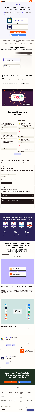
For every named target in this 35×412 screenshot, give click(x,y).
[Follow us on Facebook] (4, 406)
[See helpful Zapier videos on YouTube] (9, 406)
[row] (5, 59)
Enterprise (29, 405)
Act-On (16, 4)
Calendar (21, 397)
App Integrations (26, 407)
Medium (15, 400)
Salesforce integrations (4, 395)
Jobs (26, 405)
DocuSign (10, 397)
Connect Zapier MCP (6, 183)
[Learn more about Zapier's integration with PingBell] (2, 358)
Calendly (15, 395)
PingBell (19, 4)
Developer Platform (20, 405)
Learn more (9, 345)
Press (24, 405)
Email (20, 398)
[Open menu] (33, 1)
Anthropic (19, 329)
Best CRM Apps (29, 397)
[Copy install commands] (32, 195)
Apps (6, 337)
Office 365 (10, 400)
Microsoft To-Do (16, 396)
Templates (32, 405)
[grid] (5, 59)
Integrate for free (17, 32)
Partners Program (31, 407)
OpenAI (16, 329)
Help (14, 345)
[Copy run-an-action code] (32, 200)
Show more (2, 401)
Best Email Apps (29, 396)
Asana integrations (3, 400)
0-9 (3, 389)
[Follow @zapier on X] (7, 406)
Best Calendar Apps (29, 400)
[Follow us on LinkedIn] (6, 406)
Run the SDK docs (5, 206)
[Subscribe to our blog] (10, 406)
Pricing (14, 405)
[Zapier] (3, 1)
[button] (18, 35)
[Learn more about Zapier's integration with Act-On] (2, 338)
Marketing (21, 401)
